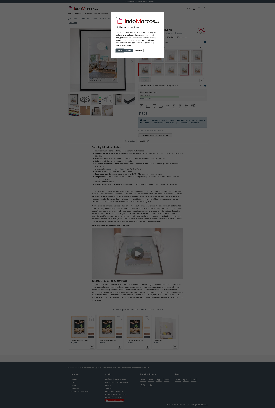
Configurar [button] (138, 50)
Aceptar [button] (120, 50)
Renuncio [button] (128, 50)
